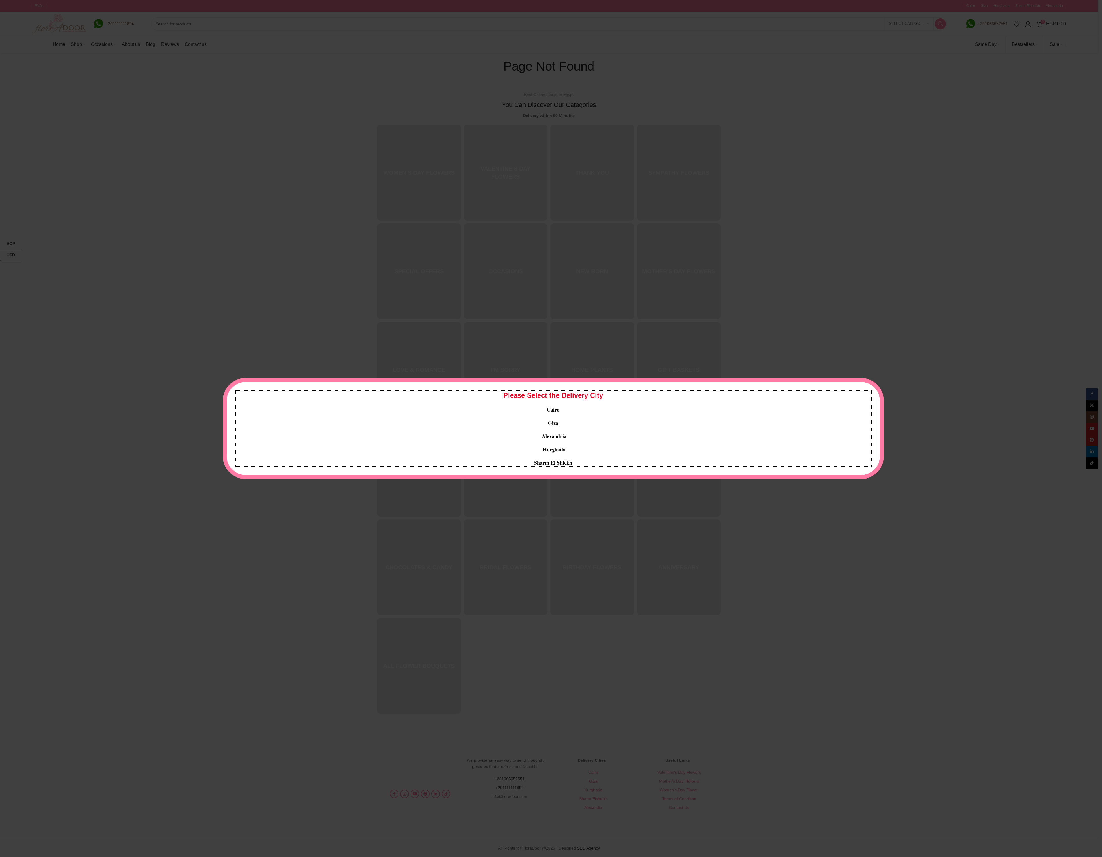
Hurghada (553, 449)
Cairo (553, 409)
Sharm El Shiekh (553, 462)
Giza (553, 423)
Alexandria (554, 436)
